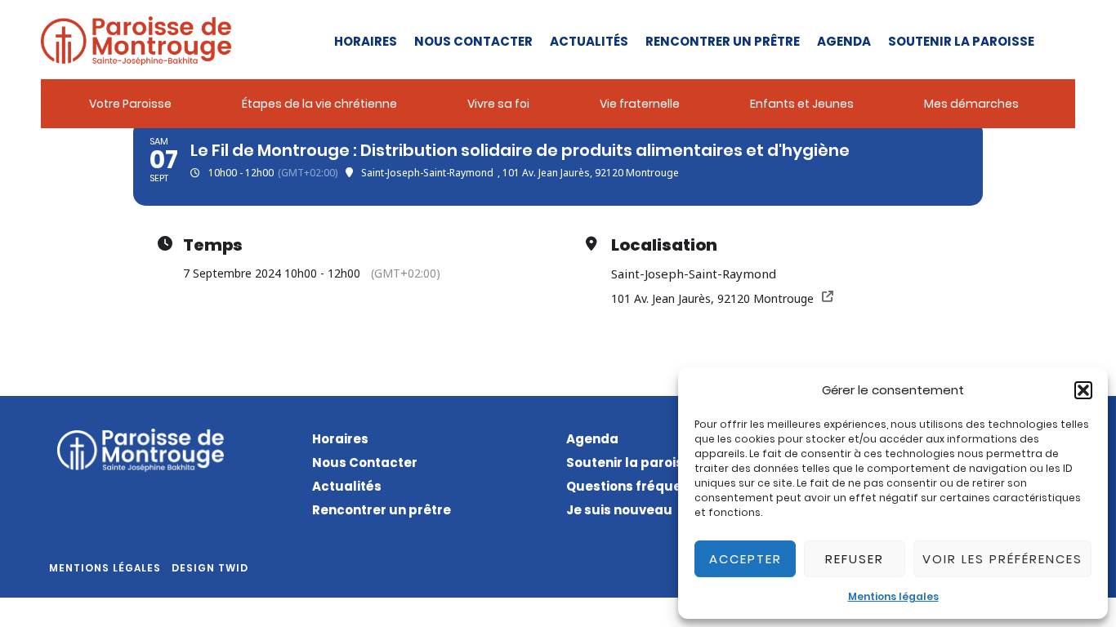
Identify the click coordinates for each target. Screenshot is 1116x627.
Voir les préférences (1002, 558)
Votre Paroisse (130, 104)
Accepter (745, 558)
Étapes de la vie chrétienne (319, 104)
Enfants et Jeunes (802, 104)
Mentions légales (893, 596)
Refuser (854, 558)
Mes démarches (971, 104)
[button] (1083, 390)
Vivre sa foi (498, 104)
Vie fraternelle (640, 104)
